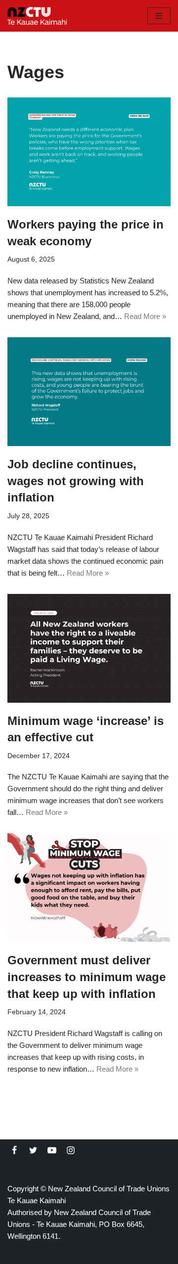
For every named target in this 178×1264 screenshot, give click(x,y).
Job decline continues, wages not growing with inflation (75, 480)
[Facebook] (14, 1150)
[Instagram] (71, 1150)
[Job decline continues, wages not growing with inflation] (89, 391)
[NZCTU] (37, 16)
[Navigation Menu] (159, 15)
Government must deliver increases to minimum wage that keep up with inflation (86, 976)
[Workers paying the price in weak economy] (89, 151)
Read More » (145, 316)
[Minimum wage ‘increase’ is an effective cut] (89, 648)
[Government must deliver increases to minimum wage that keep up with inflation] (89, 887)
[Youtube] (52, 1150)
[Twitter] (33, 1150)
